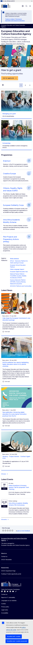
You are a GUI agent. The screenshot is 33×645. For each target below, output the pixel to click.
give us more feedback (23, 531)
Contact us (4, 556)
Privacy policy (5, 607)
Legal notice (4, 610)
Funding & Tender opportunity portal (11, 574)
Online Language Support (17, 269)
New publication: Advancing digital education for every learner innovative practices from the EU (14, 414)
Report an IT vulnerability (8, 597)
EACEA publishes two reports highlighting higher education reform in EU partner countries (15, 364)
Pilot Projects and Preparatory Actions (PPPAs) (11, 239)
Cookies (3, 603)
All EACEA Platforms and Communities (20, 286)
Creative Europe (9, 174)
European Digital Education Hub (19, 271)
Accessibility (4, 613)
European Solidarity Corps (13, 205)
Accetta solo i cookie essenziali (17, 641)
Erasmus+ (7, 161)
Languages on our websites (8, 600)
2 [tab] (25, 85)
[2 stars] (4, 530)
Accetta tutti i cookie (13, 636)
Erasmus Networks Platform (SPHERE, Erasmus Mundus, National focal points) (18, 281)
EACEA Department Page (8, 571)
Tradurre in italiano (10, 19)
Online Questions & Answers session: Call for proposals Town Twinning (19, 487)
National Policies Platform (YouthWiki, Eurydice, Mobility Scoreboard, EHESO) (18, 275)
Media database (14, 258)
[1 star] (3, 530)
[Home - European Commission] (6, 5)
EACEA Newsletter (6, 559)
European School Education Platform (18, 266)
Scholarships (6, 143)
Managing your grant (9, 113)
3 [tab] (29, 85)
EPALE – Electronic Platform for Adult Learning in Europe (19, 262)
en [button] (22, 6)
